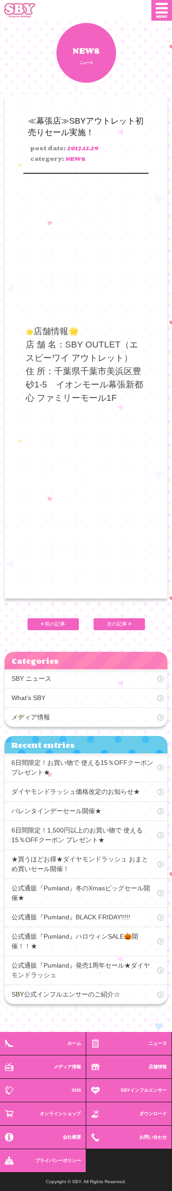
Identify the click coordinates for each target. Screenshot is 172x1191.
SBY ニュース (31, 678)
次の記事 (117, 624)
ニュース (158, 1043)
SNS (76, 1090)
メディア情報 (30, 717)
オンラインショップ (60, 1113)
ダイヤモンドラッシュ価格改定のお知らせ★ (75, 791)
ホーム (74, 1043)
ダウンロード (153, 1113)
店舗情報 (158, 1066)
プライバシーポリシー (58, 1160)
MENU (161, 10)
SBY (27, 10)
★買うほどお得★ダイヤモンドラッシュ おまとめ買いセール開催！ (79, 863)
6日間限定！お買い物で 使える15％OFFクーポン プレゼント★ (82, 767)
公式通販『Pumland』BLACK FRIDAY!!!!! (70, 917)
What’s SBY (28, 697)
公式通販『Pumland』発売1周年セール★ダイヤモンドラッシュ (80, 970)
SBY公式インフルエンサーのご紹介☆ (65, 994)
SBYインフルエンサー (144, 1090)
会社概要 (72, 1137)
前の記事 (54, 624)
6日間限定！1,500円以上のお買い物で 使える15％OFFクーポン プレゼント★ (77, 834)
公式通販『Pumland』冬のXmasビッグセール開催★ (80, 892)
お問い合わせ (153, 1137)
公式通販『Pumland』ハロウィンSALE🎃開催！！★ (74, 941)
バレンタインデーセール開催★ (56, 811)
